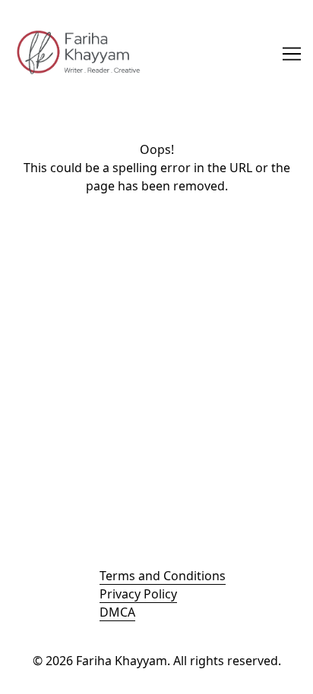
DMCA (117, 612)
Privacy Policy (138, 594)
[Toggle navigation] (292, 54)
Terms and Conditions (163, 575)
